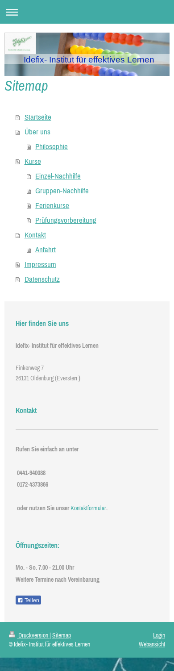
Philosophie (51, 146)
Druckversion (33, 635)
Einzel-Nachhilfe (58, 176)
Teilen (31, 600)
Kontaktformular (88, 508)
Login (159, 635)
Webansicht (152, 644)
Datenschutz (42, 279)
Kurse (33, 161)
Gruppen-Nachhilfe (62, 191)
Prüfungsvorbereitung (65, 220)
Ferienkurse (52, 205)
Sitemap (61, 635)
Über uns (37, 132)
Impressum (40, 264)
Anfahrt (45, 250)
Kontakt (35, 235)
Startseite (38, 117)
